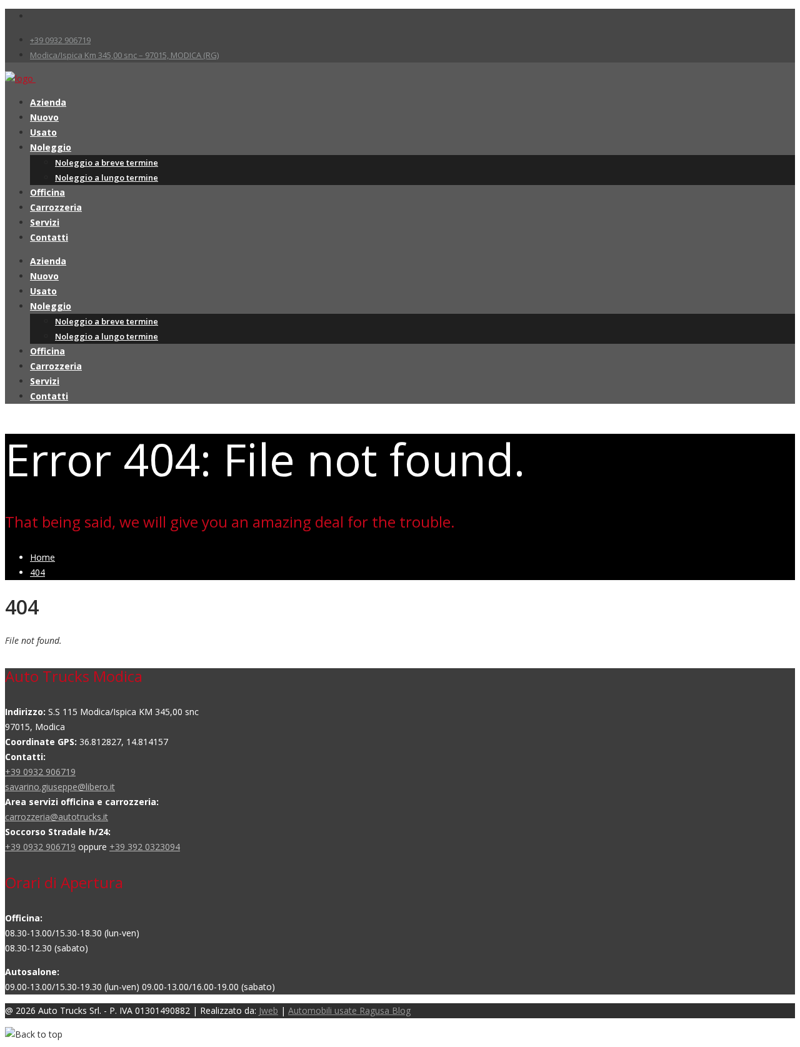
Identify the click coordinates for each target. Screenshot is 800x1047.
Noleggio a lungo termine (106, 177)
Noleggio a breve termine (106, 162)
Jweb (268, 1010)
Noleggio (50, 147)
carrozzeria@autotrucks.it (56, 817)
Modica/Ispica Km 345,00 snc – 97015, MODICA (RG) (124, 55)
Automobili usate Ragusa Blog (349, 1010)
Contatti (49, 237)
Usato (43, 132)
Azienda (48, 102)
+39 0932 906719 (60, 40)
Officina (47, 192)
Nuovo (44, 117)
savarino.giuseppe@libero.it (60, 787)
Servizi (44, 222)
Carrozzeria (56, 207)
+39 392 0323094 (144, 847)
